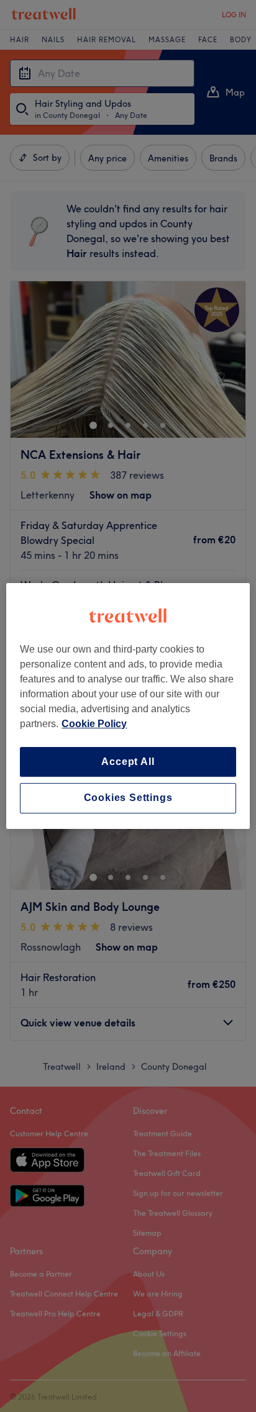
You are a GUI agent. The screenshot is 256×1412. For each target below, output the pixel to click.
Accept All (127, 761)
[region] (127, 706)
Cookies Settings (128, 798)
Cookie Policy (94, 723)
